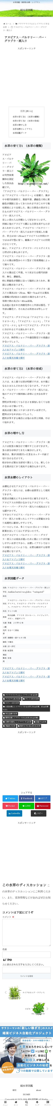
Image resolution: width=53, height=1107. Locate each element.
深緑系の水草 (10, 726)
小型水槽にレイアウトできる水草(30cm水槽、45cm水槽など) (25, 708)
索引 (14, 1090)
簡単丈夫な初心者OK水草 (30, 726)
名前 (4, 949)
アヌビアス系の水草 (13, 699)
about (38, 1090)
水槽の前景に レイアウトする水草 (18, 722)
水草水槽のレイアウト (22, 129)
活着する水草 (41, 722)
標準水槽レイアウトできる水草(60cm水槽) (22, 718)
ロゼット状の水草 (12, 703)
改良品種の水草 (11, 714)
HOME (26, 1094)
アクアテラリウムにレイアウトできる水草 (21, 695)
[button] (47, 572)
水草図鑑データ (19, 133)
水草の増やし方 (19, 125)
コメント (8, 917)
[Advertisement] (26, 77)
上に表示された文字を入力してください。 (23, 965)
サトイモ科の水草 (32, 699)
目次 (22, 111)
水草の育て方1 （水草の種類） (26, 117)
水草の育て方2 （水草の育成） (26, 121)
